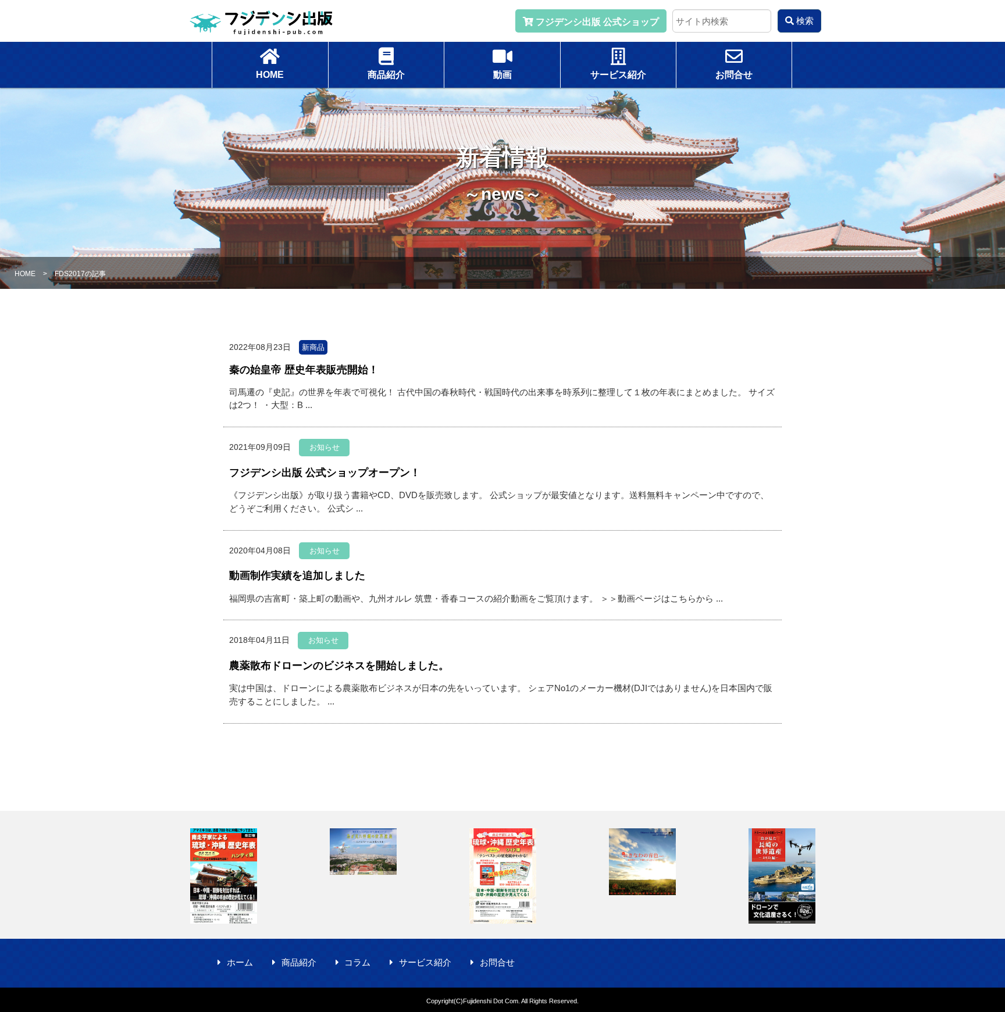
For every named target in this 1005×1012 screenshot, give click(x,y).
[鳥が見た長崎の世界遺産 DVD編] (782, 876)
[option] (223, 876)
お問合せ (497, 962)
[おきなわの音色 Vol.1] (642, 861)
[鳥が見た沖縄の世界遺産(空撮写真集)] (363, 851)
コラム (357, 962)
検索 (804, 21)
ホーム (240, 962)
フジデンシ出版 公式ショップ (596, 22)
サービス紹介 (425, 962)
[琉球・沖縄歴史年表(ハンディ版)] (223, 876)
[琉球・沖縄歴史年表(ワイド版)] (502, 876)
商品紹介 (298, 962)
